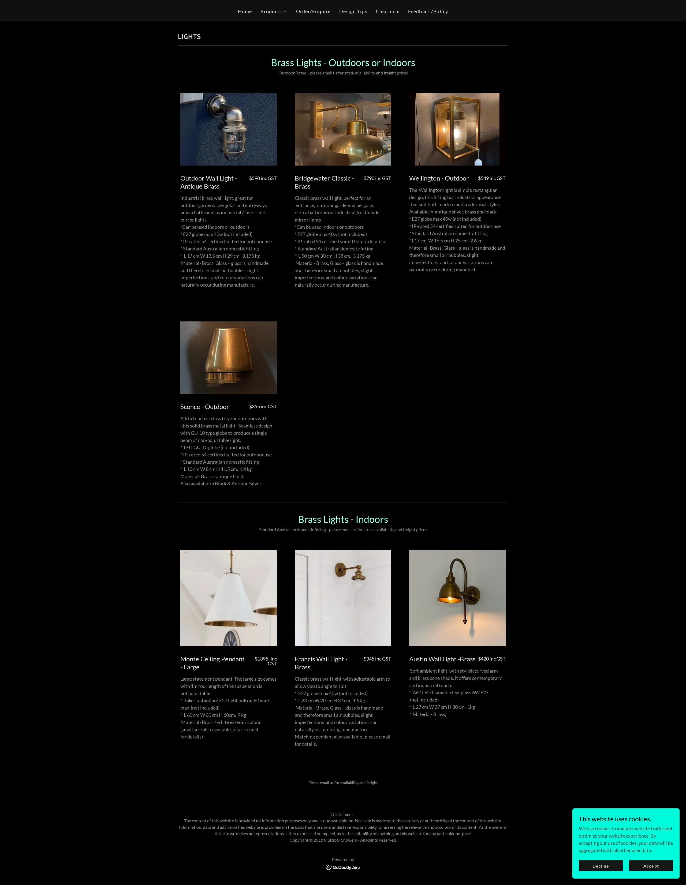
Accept (651, 865)
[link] (343, 867)
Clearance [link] (388, 11)
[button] (273, 11)
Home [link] (245, 11)
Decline (600, 865)
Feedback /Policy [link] (428, 11)
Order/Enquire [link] (313, 11)
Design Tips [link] (353, 11)
